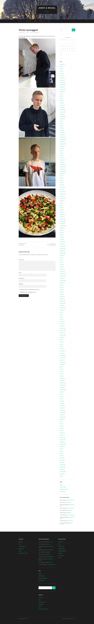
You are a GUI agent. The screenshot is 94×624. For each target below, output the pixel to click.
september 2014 (63, 389)
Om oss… (20, 21)
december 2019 (63, 246)
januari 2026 (62, 80)
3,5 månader (60, 541)
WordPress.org (62, 491)
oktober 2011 (62, 469)
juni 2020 (61, 232)
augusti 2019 (62, 255)
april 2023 (62, 155)
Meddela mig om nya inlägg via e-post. (28, 292)
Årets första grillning (51, 244)
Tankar (35, 21)
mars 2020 (62, 239)
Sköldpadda (69, 510)
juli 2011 (61, 476)
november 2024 (63, 112)
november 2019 (63, 248)
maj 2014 (61, 398)
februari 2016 (62, 350)
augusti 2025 (62, 91)
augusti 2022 (62, 173)
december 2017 (63, 300)
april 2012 (62, 455)
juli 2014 (61, 394)
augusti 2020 (62, 228)
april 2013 (62, 428)
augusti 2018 (62, 282)
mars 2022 (62, 184)
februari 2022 (62, 187)
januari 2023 (62, 162)
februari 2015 (62, 378)
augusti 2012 (62, 446)
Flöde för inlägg (62, 486)
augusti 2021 (62, 200)
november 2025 (63, 84)
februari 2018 (62, 296)
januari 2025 (62, 107)
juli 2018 (61, 284)
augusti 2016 (62, 337)
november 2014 (63, 385)
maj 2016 (61, 344)
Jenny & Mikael (47, 8)
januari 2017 (62, 325)
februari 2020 (62, 241)
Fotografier (28, 21)
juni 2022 (61, 178)
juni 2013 (61, 423)
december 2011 (63, 464)
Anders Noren (69, 618)
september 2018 (63, 280)
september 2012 (63, 444)
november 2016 (63, 330)
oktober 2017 (62, 305)
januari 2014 (62, 407)
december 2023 (63, 137)
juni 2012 (61, 451)
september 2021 (63, 198)
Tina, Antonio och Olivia (23, 553)
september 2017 (63, 307)
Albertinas (21, 541)
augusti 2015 (62, 364)
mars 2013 (62, 430)
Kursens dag (23, 244)
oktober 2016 (62, 332)
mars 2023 (62, 157)
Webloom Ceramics (70, 500)
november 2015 (63, 357)
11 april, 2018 (22, 32)
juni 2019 (61, 259)
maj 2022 (61, 180)
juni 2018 (61, 287)
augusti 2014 (62, 391)
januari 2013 (62, 435)
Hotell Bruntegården (62, 550)
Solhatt (59, 557)
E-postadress (22, 278)
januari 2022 (62, 189)
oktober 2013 (62, 414)
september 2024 (63, 116)
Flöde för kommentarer (64, 489)
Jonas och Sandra (22, 546)
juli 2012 (61, 448)
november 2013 (63, 412)
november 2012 (63, 439)
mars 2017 (62, 321)
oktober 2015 (62, 360)
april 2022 (62, 182)
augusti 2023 (62, 146)
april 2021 (62, 209)
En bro (59, 544)
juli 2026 (61, 66)
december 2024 (63, 109)
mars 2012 (62, 457)
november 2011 (63, 466)
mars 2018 (62, 294)
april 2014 (62, 401)
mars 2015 (62, 375)
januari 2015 (62, 380)
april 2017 (62, 319)
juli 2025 (61, 93)
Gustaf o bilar (60, 555)
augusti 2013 (62, 419)
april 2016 (62, 346)
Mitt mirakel (21, 548)
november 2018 (63, 275)
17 (60, 48)
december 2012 (63, 437)
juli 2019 (61, 257)
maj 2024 (61, 125)
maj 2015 (61, 371)
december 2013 (63, 410)
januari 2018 (62, 298)
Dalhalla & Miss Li (61, 548)
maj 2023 (61, 152)
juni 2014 (61, 396)
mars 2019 (62, 266)
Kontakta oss (42, 21)
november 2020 (63, 221)
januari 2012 (62, 462)
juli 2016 (61, 339)
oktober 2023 (62, 141)
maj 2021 (61, 207)
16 (74, 46)
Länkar (48, 21)
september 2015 (63, 362)
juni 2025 (61, 96)
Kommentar (21, 259)
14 (69, 46)
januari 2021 (62, 216)
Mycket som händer (70, 508)
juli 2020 (61, 230)
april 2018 (62, 291)
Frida (20, 544)
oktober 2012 (62, 441)
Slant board (60, 553)
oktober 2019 (62, 250)
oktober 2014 (62, 387)
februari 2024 (62, 132)
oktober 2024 (62, 114)
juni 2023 (61, 150)
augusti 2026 (62, 64)
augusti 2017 (62, 309)
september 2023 (63, 143)
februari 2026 (62, 77)
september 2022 (63, 171)
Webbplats (21, 283)
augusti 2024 (62, 118)
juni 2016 (61, 341)
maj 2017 (61, 316)
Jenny (27, 32)
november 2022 (63, 166)
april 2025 (62, 100)
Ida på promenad (70, 520)
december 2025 (63, 82)
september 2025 (63, 89)
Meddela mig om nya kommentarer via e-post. (29, 289)
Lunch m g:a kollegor (70, 514)
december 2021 (63, 191)
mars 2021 (62, 212)
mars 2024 (62, 130)
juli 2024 (61, 121)
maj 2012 (61, 453)
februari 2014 (62, 405)
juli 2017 (61, 312)
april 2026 (62, 73)
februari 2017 (62, 323)
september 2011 (63, 471)
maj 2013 (61, 426)
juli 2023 (61, 148)
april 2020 (62, 237)
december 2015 (63, 355)
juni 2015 (61, 369)
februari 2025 (62, 105)
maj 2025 (61, 98)
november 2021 (63, 193)
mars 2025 (62, 102)
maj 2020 (61, 234)
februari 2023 (62, 159)
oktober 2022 (62, 168)
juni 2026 (61, 68)
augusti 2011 (62, 473)
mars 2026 (62, 75)
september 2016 (63, 335)
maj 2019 (61, 262)
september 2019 (63, 253)
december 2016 (63, 328)
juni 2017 (61, 314)
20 (67, 48)
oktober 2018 (62, 278)
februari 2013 (62, 432)
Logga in (61, 484)
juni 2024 (61, 123)
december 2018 (63, 273)
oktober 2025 (62, 86)
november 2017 (63, 303)
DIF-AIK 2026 (61, 546)
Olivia (20, 550)
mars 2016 (62, 348)
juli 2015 (61, 366)
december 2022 (63, 164)
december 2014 (63, 382)
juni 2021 (61, 205)
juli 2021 (61, 203)
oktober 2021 (62, 196)
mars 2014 (62, 403)
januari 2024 (62, 134)
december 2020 (63, 218)
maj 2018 (61, 289)
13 (67, 46)
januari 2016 (62, 353)
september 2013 (63, 416)
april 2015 (62, 373)
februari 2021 (62, 214)
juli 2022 (61, 175)
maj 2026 (61, 71)
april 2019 (62, 264)
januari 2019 (62, 271)
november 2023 (63, 139)
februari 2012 (62, 460)
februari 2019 (62, 269)
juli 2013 (61, 421)
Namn (20, 272)
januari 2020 (62, 243)
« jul (61, 55)
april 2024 (62, 127)
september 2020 (63, 225)
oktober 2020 (62, 223)
